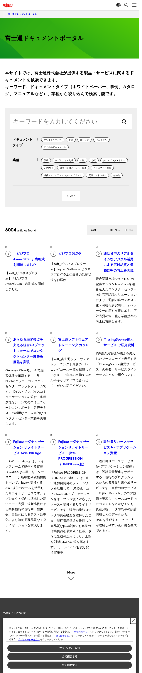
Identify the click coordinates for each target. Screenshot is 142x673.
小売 (94, 160)
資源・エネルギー (97, 175)
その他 (116, 175)
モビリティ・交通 (64, 160)
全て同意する (69, 664)
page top (132, 609)
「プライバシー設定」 (29, 639)
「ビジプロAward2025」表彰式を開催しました (29, 259)
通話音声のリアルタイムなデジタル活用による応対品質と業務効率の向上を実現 (118, 262)
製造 (46, 160)
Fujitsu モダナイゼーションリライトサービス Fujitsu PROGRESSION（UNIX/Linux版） (73, 453)
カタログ (84, 139)
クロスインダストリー (114, 160)
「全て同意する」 (80, 632)
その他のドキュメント (55, 147)
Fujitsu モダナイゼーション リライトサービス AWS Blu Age (28, 447)
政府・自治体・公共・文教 (73, 167)
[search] (126, 5)
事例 (71, 139)
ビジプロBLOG (69, 253)
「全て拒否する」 (62, 635)
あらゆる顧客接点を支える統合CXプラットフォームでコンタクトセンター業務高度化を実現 (28, 351)
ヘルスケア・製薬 (102, 167)
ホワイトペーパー (53, 139)
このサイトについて (14, 613)
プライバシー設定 (69, 648)
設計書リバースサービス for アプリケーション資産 (120, 447)
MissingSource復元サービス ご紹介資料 (119, 342)
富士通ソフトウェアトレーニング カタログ (73, 345)
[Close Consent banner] (133, 621)
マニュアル (101, 139)
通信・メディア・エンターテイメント (63, 175)
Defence (48, 167)
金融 (82, 160)
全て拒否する (69, 656)
